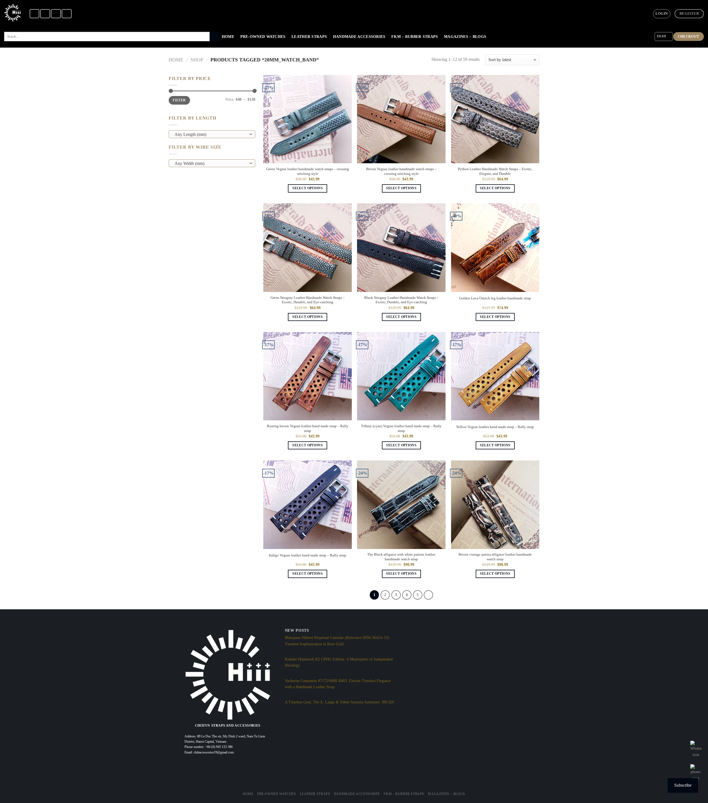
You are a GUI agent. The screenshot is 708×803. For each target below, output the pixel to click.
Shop (197, 60)
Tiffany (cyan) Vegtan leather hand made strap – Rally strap (401, 428)
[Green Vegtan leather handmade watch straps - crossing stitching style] (307, 119)
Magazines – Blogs (465, 36)
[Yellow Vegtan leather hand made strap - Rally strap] (495, 376)
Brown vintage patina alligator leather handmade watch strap (495, 557)
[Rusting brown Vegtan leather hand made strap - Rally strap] (307, 376)
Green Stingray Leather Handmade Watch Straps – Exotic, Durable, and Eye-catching (307, 300)
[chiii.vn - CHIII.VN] (12, 13)
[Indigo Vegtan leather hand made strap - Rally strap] (307, 504)
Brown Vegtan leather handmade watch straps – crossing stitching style (401, 171)
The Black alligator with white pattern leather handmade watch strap (401, 557)
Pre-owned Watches (263, 36)
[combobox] (212, 134)
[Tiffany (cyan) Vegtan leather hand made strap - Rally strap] (401, 376)
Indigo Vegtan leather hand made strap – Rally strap (307, 555)
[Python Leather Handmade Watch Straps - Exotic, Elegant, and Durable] (495, 119)
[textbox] (210, 134)
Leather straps (309, 36)
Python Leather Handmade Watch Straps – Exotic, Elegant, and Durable (495, 171)
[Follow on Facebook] (35, 13)
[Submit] (214, 36)
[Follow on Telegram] (67, 13)
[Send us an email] (56, 13)
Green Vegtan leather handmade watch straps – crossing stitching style (307, 171)
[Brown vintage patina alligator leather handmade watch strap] (495, 504)
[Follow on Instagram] (45, 13)
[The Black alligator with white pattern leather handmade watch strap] (401, 504)
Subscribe (682, 785)
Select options (307, 188)
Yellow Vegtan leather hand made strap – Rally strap (495, 427)
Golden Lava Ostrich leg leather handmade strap (495, 298)
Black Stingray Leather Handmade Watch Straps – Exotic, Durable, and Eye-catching (401, 300)
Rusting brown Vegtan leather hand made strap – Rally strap (307, 428)
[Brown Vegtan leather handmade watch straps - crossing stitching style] (401, 119)
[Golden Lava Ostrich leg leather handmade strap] (495, 247)
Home (228, 36)
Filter (179, 100)
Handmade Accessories (359, 36)
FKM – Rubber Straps (414, 36)
